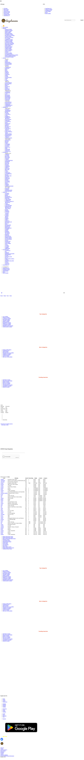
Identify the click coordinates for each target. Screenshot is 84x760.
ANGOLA (7, 194)
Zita (1, 496)
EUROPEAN (5, 152)
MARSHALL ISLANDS (9, 253)
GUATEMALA (8, 121)
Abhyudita (2, 481)
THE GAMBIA (8, 243)
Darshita (2, 484)
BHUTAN (7, 84)
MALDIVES (7, 86)
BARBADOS (7, 111)
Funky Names (5, 543)
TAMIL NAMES (8, 48)
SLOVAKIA (7, 180)
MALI (6, 223)
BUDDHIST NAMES (7, 322)
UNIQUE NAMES (48, 9)
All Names (5, 8)
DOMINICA (7, 116)
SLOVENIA (7, 181)
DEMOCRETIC (8, 207)
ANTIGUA (8, 110)
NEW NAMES (48, 13)
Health (4, 713)
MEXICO (7, 125)
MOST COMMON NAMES (10, 55)
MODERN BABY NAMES (8, 325)
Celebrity (4, 711)
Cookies (1, 753)
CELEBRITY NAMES (7, 385)
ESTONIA (7, 162)
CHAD (6, 203)
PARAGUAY (7, 147)
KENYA (6, 217)
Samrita (2, 516)
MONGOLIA (7, 62)
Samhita (2, 490)
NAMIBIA (7, 229)
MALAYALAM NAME (9, 43)
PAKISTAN (7, 88)
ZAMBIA (7, 247)
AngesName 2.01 (48, 8)
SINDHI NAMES (8, 47)
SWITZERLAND (8, 191)
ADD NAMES (48, 11)
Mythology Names (6, 539)
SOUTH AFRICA (8, 238)
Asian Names (6, 10)
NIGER (6, 230)
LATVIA (6, 171)
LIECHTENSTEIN (8, 190)
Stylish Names (5, 542)
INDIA (6, 85)
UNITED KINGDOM (9, 186)
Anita (2, 509)
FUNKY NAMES (8, 52)
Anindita (2, 526)
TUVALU (7, 262)
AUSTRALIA (7, 250)
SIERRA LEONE (8, 237)
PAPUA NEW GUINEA (9, 258)
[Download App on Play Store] (21, 734)
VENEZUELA (8, 151)
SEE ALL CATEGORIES (7, 356)
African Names (6, 13)
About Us (2, 747)
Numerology (5, 701)
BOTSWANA (7, 196)
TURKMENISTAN (8, 105)
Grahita (2, 485)
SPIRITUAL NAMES (7, 323)
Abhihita (2, 479)
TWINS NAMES (8, 36)
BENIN (6, 195)
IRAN (6, 69)
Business (4, 718)
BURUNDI (7, 198)
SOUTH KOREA (8, 64)
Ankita (2, 518)
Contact (1, 748)
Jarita (2, 495)
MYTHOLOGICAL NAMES (8, 352)
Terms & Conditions (4, 754)
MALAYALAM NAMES (7, 380)
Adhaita (2, 498)
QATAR (6, 76)
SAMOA (6, 259)
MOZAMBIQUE (8, 228)
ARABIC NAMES (6, 320)
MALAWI (7, 222)
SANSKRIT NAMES (9, 34)
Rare (8, 295)
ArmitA (2, 503)
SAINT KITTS (8, 129)
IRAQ (6, 70)
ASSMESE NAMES (9, 39)
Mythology (5, 708)
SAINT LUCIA (8, 130)
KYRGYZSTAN (8, 103)
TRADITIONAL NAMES (8, 384)
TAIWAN (7, 65)
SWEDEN (7, 183)
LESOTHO (7, 220)
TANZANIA (7, 242)
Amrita (2, 491)
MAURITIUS (7, 225)
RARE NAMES (8, 50)
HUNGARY (7, 168)
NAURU (6, 255)
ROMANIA (7, 178)
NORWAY (7, 189)
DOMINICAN (7, 118)
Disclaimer (2, 751)
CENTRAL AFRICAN (9, 202)
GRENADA (7, 120)
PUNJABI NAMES (8, 46)
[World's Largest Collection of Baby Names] (5, 744)
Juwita (2, 515)
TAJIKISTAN (7, 104)
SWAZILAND (7, 241)
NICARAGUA (8, 126)
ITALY (6, 170)
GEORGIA (7, 165)
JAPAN (6, 61)
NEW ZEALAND (8, 256)
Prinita (2, 489)
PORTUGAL (7, 177)
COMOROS (7, 204)
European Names (7, 12)
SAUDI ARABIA (8, 77)
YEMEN (6, 80)
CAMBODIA (7, 91)
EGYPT (6, 209)
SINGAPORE (7, 97)
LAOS (6, 93)
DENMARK (7, 161)
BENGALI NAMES (9, 40)
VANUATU (7, 263)
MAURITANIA (8, 224)
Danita (2, 510)
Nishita (2, 500)
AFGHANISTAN (8, 82)
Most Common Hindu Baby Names (9, 538)
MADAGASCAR (8, 221)
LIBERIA (7, 218)
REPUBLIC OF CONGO (7, 233)
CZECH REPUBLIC (9, 160)
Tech (4, 716)
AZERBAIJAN (8, 67)
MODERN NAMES (9, 30)
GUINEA (7, 214)
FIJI (5, 251)
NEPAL (6, 87)
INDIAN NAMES (8, 29)
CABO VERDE (8, 199)
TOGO (6, 244)
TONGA (6, 261)
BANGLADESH (8, 83)
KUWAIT (7, 73)
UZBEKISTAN (8, 106)
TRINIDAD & (7, 136)
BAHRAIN (7, 68)
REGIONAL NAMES (9, 37)
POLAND (7, 176)
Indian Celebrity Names (7, 546)
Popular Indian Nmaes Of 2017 (8, 547)
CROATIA (7, 158)
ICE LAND (7, 188)
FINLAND (7, 163)
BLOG (46, 12)
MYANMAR (7, 95)
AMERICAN (5, 107)
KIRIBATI (7, 252)
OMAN (6, 75)
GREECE (7, 167)
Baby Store (5, 736)
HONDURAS (7, 123)
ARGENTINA (8, 139)
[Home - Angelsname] (3, 26)
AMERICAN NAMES (7, 353)
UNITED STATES (8, 137)
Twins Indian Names (6, 540)
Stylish (4, 710)
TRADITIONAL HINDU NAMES (11, 54)
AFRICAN (5, 192)
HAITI (6, 122)
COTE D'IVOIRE (8, 205)
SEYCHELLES (8, 236)
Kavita (2, 494)
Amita (2, 508)
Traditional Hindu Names (7, 548)
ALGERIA (7, 193)
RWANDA (7, 234)
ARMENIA (7, 154)
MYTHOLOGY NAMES (10, 35)
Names (4, 699)
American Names (7, 11)
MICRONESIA (8, 254)
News (4, 714)
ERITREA (7, 210)
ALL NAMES (5, 27)
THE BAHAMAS (8, 134)
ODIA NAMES (8, 45)
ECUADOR (7, 145)
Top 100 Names (6, 544)
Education (4, 715)
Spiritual (4, 703)
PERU (6, 148)
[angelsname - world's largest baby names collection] (9, 22)
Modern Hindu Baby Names (8, 537)
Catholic (4, 706)
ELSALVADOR (8, 119)
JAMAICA (7, 124)
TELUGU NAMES (8, 49)
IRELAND (7, 169)
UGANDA (7, 246)
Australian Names (7, 14)
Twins (4, 709)
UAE (6, 79)
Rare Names (5, 545)
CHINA (6, 60)
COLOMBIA (7, 144)
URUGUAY (7, 150)
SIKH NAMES (8, 32)
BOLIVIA (7, 140)
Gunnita (2, 486)
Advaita (2, 511)
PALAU (6, 257)
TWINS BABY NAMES (7, 326)
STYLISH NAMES (8, 53)
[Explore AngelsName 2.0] (5, 740)
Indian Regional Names (7, 541)
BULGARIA (7, 157)
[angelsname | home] (1, 292)
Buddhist (4, 704)
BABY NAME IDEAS (7, 349)
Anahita (2, 525)
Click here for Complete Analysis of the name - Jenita (7, 424)
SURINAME (7, 149)
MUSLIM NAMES (8, 33)
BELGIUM (7, 156)
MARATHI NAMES (9, 44)
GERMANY (7, 166)
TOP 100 (6, 51)
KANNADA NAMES (9, 42)
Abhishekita (3, 480)
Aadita (2, 513)
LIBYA (6, 219)
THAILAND (7, 98)
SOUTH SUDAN (8, 239)
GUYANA (7, 146)
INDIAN (4, 28)
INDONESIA (7, 92)
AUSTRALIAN (6, 249)
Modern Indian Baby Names (8, 536)
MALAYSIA (7, 94)
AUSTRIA (7, 155)
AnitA (2, 501)
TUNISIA (7, 245)
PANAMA (7, 127)
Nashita (2, 483)
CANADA (7, 113)
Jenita (11, 295)
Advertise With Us (3, 749)
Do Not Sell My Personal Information (7, 755)
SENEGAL (7, 235)
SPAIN (6, 182)
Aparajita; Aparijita (4, 493)
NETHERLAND (8, 175)
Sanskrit (4, 705)
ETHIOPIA (7, 211)
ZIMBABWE (7, 248)
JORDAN (7, 72)
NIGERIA (7, 231)
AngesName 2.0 (6, 15)
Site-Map (2, 752)
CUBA (6, 115)
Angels (4, 700)
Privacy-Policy (3, 750)
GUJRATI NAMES (8, 41)
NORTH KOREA (8, 63)
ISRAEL (6, 71)
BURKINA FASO (8, 197)
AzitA (2, 504)
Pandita (2, 488)
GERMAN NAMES (6, 354)
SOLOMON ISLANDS (9, 260)
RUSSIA (6, 179)
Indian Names (6, 9)
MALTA (6, 174)
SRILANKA (7, 89)
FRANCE (7, 164)
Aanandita (2, 514)
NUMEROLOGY (48, 10)
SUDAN (6, 240)
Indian (5, 295)
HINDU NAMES (8, 31)
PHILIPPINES (7, 96)
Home (1, 295)
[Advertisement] (42, 282)
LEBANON (7, 74)
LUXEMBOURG (8, 173)
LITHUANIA (7, 172)
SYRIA (6, 78)
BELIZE (6, 112)
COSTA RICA (7, 114)
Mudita (2, 499)
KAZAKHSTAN (8, 102)
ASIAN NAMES (6, 355)
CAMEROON (7, 200)
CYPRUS (7, 159)
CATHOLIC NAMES (7, 318)
